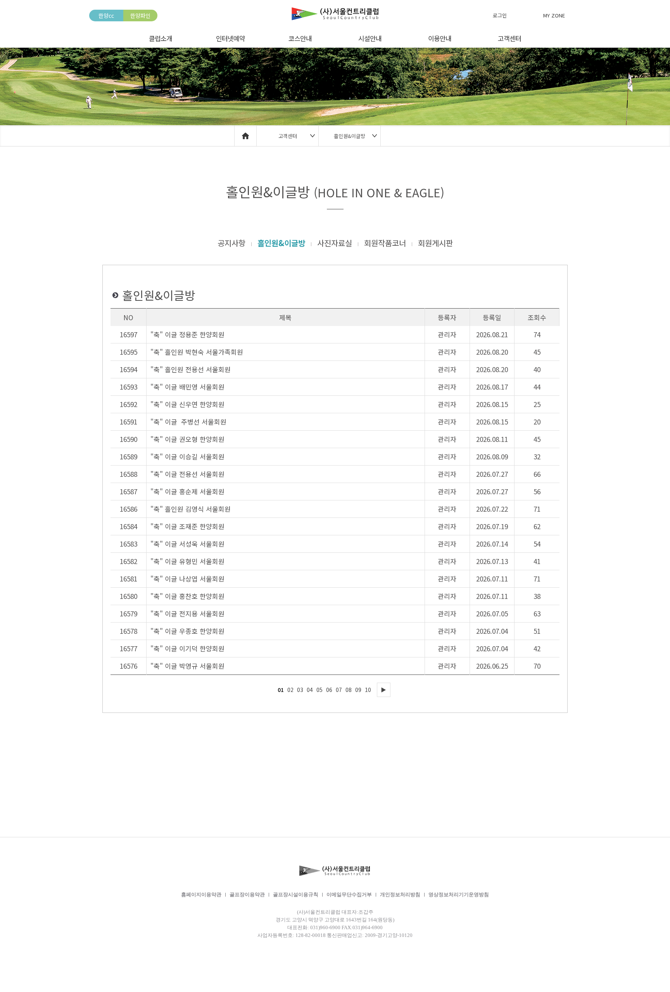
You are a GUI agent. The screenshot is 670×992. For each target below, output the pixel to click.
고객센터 (509, 38)
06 (329, 690)
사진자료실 (334, 242)
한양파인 (140, 15)
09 (358, 690)
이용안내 (439, 38)
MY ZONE (554, 15)
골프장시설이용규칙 (295, 894)
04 (310, 690)
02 (290, 690)
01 (281, 690)
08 (348, 690)
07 (339, 690)
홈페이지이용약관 (201, 894)
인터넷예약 (230, 38)
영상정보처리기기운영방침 (458, 894)
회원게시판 (435, 242)
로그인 (500, 15)
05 (319, 690)
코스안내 (300, 38)
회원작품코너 (385, 242)
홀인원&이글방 (281, 242)
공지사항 (231, 242)
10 (368, 690)
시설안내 (370, 38)
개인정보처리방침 (400, 894)
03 (300, 690)
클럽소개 (160, 38)
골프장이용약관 (247, 894)
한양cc (106, 15)
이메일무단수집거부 (349, 894)
